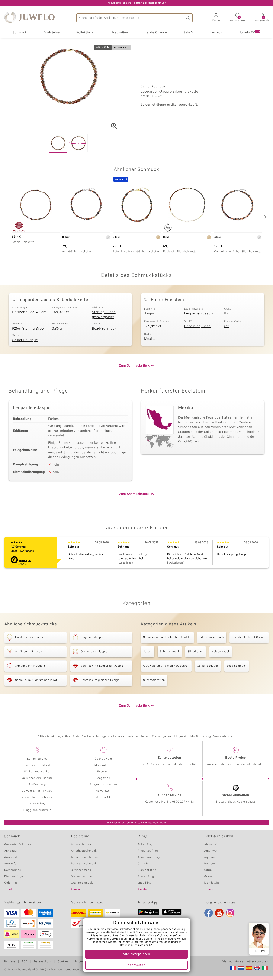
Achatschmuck (81, 844)
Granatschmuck (82, 883)
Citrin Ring (145, 864)
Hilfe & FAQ (37, 804)
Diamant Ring (147, 870)
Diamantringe (13, 876)
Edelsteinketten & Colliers (249, 637)
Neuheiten (120, 32)
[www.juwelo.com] (257, 968)
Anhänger (10, 851)
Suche (188, 18)
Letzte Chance (156, 32)
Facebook (208, 913)
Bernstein (211, 864)
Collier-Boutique (208, 666)
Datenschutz (42, 962)
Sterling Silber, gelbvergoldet (103, 315)
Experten (103, 772)
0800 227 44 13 (183, 802)
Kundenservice (37, 759)
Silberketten (195, 652)
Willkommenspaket (37, 772)
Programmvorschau (103, 785)
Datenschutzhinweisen (134, 945)
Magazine (103, 778)
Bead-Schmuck (104, 328)
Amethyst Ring (148, 851)
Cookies (63, 962)
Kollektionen (86, 32)
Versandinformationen (37, 797)
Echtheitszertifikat (37, 765)
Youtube (219, 913)
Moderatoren (103, 765)
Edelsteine (52, 32)
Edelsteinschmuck (211, 637)
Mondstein (211, 883)
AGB (24, 962)
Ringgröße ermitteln (37, 810)
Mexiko (150, 338)
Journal (101, 797)
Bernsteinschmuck (84, 864)
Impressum (82, 962)
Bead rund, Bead (197, 326)
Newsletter (103, 791)
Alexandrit (211, 844)
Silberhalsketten (154, 680)
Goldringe (11, 883)
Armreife (10, 864)
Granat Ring (146, 876)
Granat (209, 876)
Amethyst (211, 851)
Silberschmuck (170, 652)
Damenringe (12, 870)
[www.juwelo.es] (249, 968)
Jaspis (149, 313)
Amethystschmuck (84, 851)
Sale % (188, 32)
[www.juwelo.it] (265, 968)
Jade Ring (144, 883)
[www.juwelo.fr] (233, 968)
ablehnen (148, 939)
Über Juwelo (103, 759)
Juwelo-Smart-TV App (37, 791)
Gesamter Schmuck (17, 844)
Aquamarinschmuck (85, 857)
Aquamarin (211, 857)
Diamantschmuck (83, 876)
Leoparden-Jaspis (198, 313)
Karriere (9, 962)
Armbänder (12, 857)
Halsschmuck (221, 652)
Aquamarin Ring (149, 857)
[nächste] (264, 217)
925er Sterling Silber (28, 328)
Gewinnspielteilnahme (37, 778)
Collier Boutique (25, 340)
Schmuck (20, 32)
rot (226, 326)
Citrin (208, 870)
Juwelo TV (249, 32)
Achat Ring (145, 844)
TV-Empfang (37, 785)
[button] (216, 18)
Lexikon (216, 32)
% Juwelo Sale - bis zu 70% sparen (166, 666)
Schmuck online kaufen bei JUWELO (167, 637)
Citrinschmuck (81, 870)
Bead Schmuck (236, 666)
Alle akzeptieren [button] (136, 954)
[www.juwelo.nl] (241, 968)
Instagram (230, 913)
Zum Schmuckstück (134, 365)
